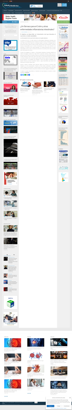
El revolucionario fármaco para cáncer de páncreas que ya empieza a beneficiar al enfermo (12, 283)
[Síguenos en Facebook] (12, 21)
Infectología (10, 287)
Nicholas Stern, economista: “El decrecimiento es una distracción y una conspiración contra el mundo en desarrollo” (10, 247)
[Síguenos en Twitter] (14, 21)
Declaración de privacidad (59, 408)
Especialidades (10, 10)
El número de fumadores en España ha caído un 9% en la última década (12, 276)
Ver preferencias (66, 406)
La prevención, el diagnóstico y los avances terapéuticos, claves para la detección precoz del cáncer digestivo (35, 375)
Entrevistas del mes (18, 10)
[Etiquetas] (14, 255)
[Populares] (7, 255)
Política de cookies (53, 408)
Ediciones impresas (34, 10)
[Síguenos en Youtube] (15, 21)
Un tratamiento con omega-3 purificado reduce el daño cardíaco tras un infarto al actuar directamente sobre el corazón (12, 349)
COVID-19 (5, 10)
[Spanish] (9, 1)
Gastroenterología (24, 21)
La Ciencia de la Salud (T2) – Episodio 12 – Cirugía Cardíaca (10, 208)
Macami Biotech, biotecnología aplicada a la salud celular (58, 348)
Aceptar (50, 406)
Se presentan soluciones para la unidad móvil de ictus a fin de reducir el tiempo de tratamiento (58, 377)
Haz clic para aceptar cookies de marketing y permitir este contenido (10, 113)
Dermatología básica (19, 12)
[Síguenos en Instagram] (17, 21)
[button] (70, 397)
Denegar (58, 406)
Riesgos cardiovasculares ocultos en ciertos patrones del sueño (11, 363)
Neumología (10, 274)
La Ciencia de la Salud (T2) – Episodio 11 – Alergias (10, 219)
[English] (11, 1)
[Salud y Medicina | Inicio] (23, 6)
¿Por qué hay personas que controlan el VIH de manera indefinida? (12, 290)
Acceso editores (5, 1)
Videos (13, 12)
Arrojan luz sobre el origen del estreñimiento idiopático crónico (49, 89)
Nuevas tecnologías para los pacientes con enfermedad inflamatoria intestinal (25, 89)
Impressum (64, 408)
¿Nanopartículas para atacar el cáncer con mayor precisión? (35, 361)
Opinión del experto (26, 10)
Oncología (10, 280)
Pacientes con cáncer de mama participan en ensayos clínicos (34, 388)
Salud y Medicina (24, 32)
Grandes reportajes (7, 12)
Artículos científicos (27, 12)
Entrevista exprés (42, 10)
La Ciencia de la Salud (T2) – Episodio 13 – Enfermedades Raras (10, 198)
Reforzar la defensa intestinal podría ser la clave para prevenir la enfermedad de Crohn (37, 92)
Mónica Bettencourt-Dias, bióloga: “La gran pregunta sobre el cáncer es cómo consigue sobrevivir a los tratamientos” (10, 234)
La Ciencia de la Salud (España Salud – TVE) (54, 10)
